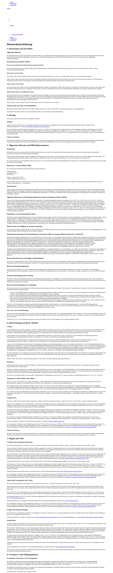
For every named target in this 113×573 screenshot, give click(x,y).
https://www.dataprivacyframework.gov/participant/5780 (81, 427)
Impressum (13, 5)
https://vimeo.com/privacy (18, 498)
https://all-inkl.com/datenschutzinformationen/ (37, 126)
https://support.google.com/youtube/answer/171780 (75, 458)
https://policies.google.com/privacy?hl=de (71, 471)
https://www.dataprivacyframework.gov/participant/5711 (81, 506)
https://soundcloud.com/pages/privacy (65, 546)
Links (11, 2)
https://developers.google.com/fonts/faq (46, 517)
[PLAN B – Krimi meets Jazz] (56, 12)
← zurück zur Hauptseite (16, 34)
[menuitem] (58, 2)
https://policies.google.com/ (57, 421)
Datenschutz (13, 3)
